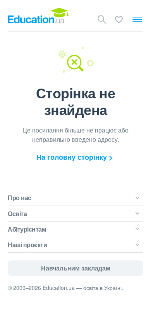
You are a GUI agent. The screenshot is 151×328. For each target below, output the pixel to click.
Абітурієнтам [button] (27, 229)
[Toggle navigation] (137, 19)
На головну (71, 157)
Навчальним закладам (75, 267)
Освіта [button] (17, 213)
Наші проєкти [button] (27, 244)
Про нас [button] (19, 197)
